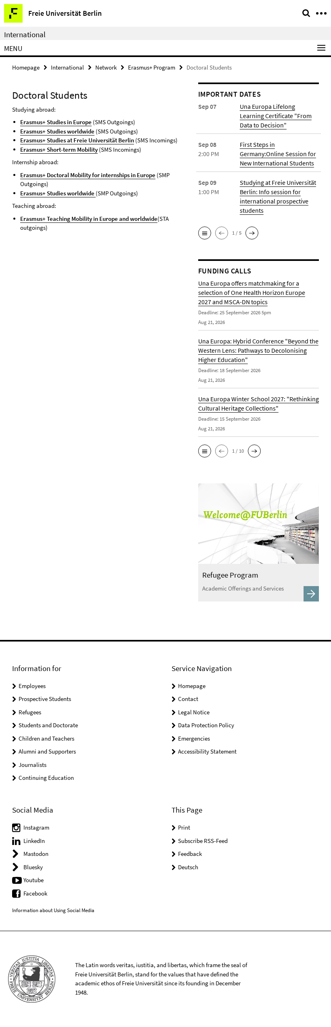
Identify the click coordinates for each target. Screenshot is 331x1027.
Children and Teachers (46, 738)
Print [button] (184, 827)
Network (106, 67)
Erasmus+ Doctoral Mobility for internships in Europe (87, 175)
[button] (204, 233)
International (25, 34)
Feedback (190, 854)
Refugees (30, 712)
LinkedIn (34, 841)
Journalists (32, 765)
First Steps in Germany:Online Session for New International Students (278, 153)
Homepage (26, 67)
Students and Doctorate (48, 725)
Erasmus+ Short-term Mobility (59, 149)
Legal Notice (193, 712)
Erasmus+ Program (151, 67)
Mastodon (35, 854)
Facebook (35, 893)
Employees (32, 686)
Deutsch (188, 867)
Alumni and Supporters (47, 751)
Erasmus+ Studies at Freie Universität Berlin (77, 140)
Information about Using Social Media (53, 910)
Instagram (36, 827)
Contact (188, 699)
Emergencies (194, 738)
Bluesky (33, 867)
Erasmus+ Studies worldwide (57, 131)
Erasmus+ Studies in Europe (56, 122)
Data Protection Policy (206, 725)
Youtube (33, 880)
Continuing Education (46, 777)
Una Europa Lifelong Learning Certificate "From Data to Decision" (276, 115)
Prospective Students (45, 699)
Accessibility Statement (207, 751)
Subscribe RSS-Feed (203, 841)
